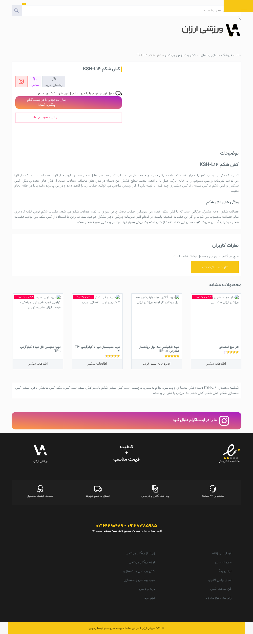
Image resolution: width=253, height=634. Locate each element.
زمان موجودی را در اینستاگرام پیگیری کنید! (46, 102)
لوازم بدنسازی (208, 55)
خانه (238, 55)
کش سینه (201, 185)
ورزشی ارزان (148, 628)
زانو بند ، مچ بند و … (218, 598)
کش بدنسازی (179, 185)
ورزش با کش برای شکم (168, 393)
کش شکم (211, 393)
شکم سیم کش (74, 387)
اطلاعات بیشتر (216, 364)
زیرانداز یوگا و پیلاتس (140, 553)
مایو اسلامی (223, 562)
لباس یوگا (225, 571)
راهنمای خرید (54, 84)
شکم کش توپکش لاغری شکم (42, 387)
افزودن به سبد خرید (156, 364)
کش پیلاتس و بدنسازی (139, 571)
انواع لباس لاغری (220, 580)
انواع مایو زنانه (222, 553)
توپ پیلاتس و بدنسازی (139, 580)
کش (236, 175)
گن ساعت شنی (221, 589)
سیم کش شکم (119, 387)
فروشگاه (226, 55)
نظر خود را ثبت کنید (214, 267)
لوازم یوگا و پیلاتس (142, 562)
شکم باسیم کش (97, 387)
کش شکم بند (195, 393)
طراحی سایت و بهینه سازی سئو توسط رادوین (114, 628)
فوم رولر (149, 598)
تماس (35, 84)
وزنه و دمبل (147, 589)
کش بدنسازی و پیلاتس (180, 55)
